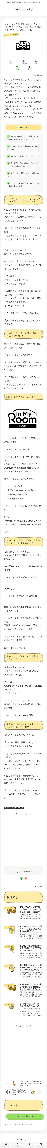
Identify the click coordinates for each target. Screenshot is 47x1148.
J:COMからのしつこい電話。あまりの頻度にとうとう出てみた (23, 137)
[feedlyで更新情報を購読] (21, 878)
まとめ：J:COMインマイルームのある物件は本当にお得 (23, 184)
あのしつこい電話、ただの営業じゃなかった (23, 174)
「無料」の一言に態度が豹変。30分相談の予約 (23, 147)
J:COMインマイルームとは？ (22, 156)
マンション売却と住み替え (15, 808)
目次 (22, 127)
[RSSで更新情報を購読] (26, 878)
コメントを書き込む (24, 1116)
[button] (30, 68)
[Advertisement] (23, 838)
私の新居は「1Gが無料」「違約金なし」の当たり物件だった (23, 164)
